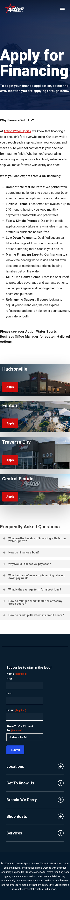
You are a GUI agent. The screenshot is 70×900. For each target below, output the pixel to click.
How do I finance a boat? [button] (23, 552)
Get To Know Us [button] (20, 783)
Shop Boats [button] (16, 816)
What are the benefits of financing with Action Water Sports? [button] (37, 540)
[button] (62, 8)
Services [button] (14, 833)
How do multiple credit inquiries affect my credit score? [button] (35, 602)
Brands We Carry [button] (21, 799)
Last (8, 693)
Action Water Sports (17, 131)
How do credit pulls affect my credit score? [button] (36, 615)
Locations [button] (15, 766)
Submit (15, 749)
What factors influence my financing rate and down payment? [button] (36, 577)
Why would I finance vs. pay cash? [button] (29, 563)
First (9, 678)
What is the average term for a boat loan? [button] (34, 589)
